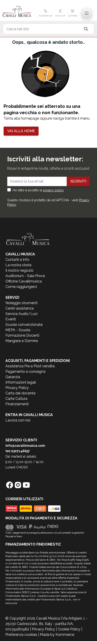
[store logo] (17, 11)
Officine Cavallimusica (23, 281)
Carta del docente (20, 393)
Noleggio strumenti (21, 303)
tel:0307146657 (17, 451)
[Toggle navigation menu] (87, 13)
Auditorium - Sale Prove (25, 276)
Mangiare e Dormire (21, 341)
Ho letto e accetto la (38, 190)
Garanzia (12, 377)
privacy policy (53, 190)
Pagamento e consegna (25, 371)
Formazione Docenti (22, 335)
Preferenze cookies (21, 634)
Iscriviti (78, 181)
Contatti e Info (17, 259)
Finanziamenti (17, 404)
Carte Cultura (16, 398)
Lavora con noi (17, 420)
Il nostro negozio (19, 270)
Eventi (10, 319)
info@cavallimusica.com (25, 445)
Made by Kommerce (57, 634)
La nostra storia (18, 265)
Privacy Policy (17, 388)
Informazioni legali (20, 382)
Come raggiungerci (21, 287)
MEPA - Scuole (17, 330)
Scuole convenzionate (24, 324)
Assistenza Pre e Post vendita (30, 366)
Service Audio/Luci (21, 314)
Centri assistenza (19, 308)
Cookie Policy (69, 629)
